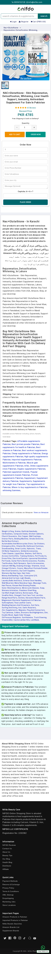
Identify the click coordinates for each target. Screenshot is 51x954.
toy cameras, (8, 613)
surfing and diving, (10, 608)
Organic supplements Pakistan (31, 469)
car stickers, (39, 544)
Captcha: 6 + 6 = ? (25, 191)
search (43, 16)
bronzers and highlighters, (32, 613)
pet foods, (6, 561)
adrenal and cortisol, (11, 578)
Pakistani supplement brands (16, 472)
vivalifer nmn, (8, 595)
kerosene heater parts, (36, 598)
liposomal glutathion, (38, 558)
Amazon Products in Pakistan (14, 917)
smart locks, (20, 549)
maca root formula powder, (36, 568)
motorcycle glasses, (30, 588)
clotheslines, (7, 534)
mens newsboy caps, (23, 583)
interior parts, (8, 539)
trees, (38, 549)
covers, (20, 568)
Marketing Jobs (8, 902)
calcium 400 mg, (9, 566)
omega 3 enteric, (9, 568)
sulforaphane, (8, 603)
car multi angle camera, (12, 593)
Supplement (30, 478)
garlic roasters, (29, 608)
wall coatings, (35, 536)
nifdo (26, 466)
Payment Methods (10, 881)
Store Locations (9, 905)
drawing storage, (23, 566)
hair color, (26, 573)
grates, (18, 531)
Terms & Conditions (10, 891)
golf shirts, (37, 553)
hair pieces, (7, 585)
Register (25, 22)
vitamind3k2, (7, 620)
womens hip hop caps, (11, 573)
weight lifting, (8, 531)
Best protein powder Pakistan (25, 444)
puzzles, (41, 561)
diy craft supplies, (27, 571)
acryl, (42, 566)
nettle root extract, (10, 541)
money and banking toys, (13, 576)
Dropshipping (8, 898)
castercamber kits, (22, 620)
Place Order (25, 202)
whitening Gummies (11, 490)
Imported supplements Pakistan (27, 459)
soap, (42, 588)
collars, (17, 613)
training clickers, (27, 556)
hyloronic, (31, 549)
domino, (21, 598)
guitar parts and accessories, (24, 561)
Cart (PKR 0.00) (39, 22)
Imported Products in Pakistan (15, 920)
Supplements (26, 481)
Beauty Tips (7, 855)
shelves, (28, 553)
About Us (6, 852)
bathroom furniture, (35, 546)
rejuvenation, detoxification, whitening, (21, 30)
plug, (36, 593)
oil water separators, (11, 551)
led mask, (35, 620)
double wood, (7, 615)
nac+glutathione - (11, 28)
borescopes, (28, 593)
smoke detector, (36, 539)
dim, (46, 613)
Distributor (6, 866)
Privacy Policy (8, 888)
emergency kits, (9, 546)
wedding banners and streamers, (16, 605)
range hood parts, (10, 598)
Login (14, 22)
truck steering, (40, 617)
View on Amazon (41, 512)
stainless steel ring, (28, 590)
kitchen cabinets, (36, 534)
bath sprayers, (20, 563)
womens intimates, (10, 590)
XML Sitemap (8, 895)
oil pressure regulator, (11, 617)
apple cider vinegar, (22, 615)
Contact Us (7, 849)
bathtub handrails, (30, 531)
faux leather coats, (23, 603)
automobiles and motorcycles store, (17, 544)
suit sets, (35, 605)
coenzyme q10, (31, 576)
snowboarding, (8, 549)
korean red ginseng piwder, (24, 585)
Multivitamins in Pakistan (14, 463)
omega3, (18, 595)
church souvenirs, (9, 536)
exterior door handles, (32, 581)
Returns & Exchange (11, 884)
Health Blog (7, 862)
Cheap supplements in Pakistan (26, 453)
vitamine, (36, 566)
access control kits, (10, 556)
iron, (20, 608)
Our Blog (6, 859)
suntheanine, (27, 617)
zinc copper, (23, 536)
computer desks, (21, 534)
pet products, (41, 556)
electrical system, (20, 558)
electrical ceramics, (10, 571)
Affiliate (5, 869)
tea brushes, (7, 563)
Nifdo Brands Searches (12, 924)
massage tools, (40, 583)
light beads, (25, 578)
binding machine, (21, 539)
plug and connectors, (36, 610)
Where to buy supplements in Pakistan (29, 487)
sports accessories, (35, 563)
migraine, (22, 610)
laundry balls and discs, (12, 581)
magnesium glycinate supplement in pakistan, (21, 600)
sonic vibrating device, (11, 588)
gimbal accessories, (29, 551)
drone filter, (7, 558)
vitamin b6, (21, 546)
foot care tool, (29, 595)
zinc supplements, (10, 610)
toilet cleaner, (8, 553)
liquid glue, (19, 553)
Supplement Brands (10, 931)
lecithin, (39, 595)
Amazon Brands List (10, 927)
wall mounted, (8, 583)
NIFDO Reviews (9, 845)
